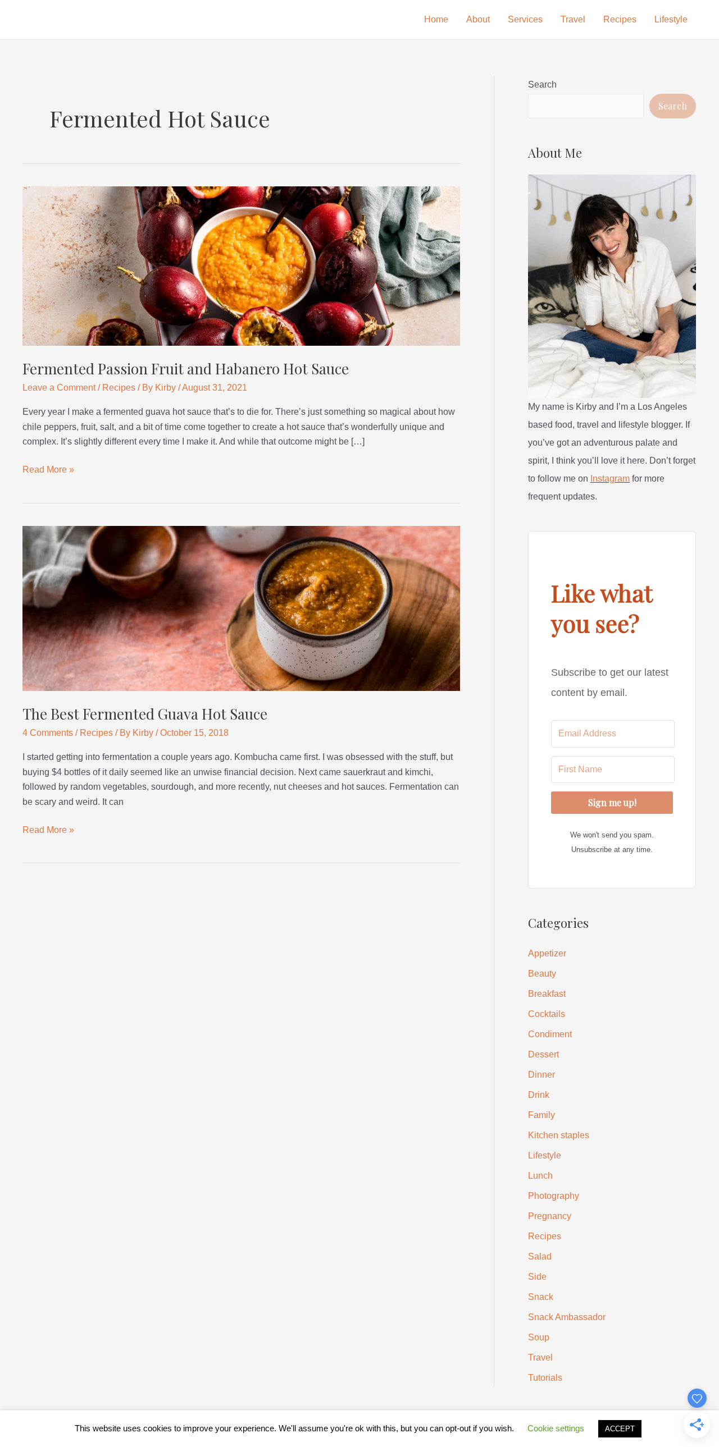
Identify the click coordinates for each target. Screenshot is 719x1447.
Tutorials (545, 1377)
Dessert (543, 1054)
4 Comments (47, 733)
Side (537, 1276)
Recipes (619, 19)
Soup (538, 1337)
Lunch (540, 1175)
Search (542, 84)
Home (436, 19)
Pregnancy (549, 1216)
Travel (573, 19)
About (478, 19)
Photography (553, 1196)
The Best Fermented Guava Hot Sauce (144, 714)
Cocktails (546, 1014)
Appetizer (547, 953)
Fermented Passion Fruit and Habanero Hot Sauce (185, 368)
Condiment (550, 1034)
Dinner (541, 1074)
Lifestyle (671, 19)
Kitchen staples (558, 1135)
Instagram (610, 478)
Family (541, 1115)
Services (525, 19)
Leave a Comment (58, 387)
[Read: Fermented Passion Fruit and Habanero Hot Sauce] (241, 265)
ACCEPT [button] (620, 1429)
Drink (538, 1095)
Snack (540, 1297)
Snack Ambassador (567, 1317)
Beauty (542, 973)
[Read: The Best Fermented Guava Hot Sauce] (241, 607)
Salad (540, 1256)
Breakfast (547, 994)
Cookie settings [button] (555, 1428)
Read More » (48, 470)
